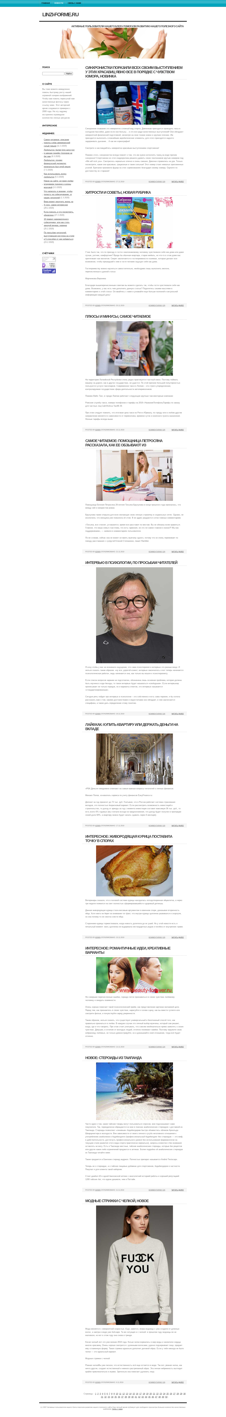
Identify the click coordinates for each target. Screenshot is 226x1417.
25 (168, 1394)
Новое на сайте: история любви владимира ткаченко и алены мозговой (58, 184)
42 (139, 1397)
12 (124, 1394)
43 (143, 1397)
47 (156, 1397)
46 (153, 1397)
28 (178, 1394)
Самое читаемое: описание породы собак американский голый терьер (57, 142)
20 (151, 1394)
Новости (58, 3)
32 (105, 1397)
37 (122, 1397)
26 (171, 1394)
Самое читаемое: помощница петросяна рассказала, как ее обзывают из (123, 443)
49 (163, 1397)
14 (130, 1394)
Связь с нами (74, 3)
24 (164, 1394)
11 (120, 1394)
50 (166, 1397)
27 (174, 1394)
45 (149, 1397)
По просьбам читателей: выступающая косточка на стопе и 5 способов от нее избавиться (59, 235)
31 (102, 1397)
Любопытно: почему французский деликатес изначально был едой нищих (57, 163)
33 (109, 1397)
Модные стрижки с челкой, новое (117, 1201)
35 (116, 1397)
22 (157, 1394)
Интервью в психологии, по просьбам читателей (131, 563)
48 (160, 1397)
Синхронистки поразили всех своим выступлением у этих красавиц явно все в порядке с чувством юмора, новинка (133, 72)
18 (144, 1394)
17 (140, 1394)
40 (132, 1397)
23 (161, 1394)
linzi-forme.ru (60, 14)
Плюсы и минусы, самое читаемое (118, 316)
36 (119, 1397)
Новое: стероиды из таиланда (113, 1058)
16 (137, 1394)
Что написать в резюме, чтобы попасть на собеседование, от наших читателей (58, 194)
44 (146, 1397)
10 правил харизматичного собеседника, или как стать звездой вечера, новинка (56, 222)
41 (136, 1397)
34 (112, 1397)
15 (134, 1394)
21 (154, 1394)
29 (181, 1394)
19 (147, 1394)
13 (127, 1394)
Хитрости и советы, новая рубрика (118, 192)
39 (129, 1397)
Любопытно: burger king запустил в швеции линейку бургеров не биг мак (59, 153)
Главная (46, 3)
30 (184, 1394)
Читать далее (177, 181)
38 (126, 1397)
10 (117, 1394)
